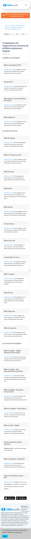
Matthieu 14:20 (8, 69)
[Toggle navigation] (26, 5)
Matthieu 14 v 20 (8, 278)
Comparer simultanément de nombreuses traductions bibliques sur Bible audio (15, 27)
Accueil (7, 25)
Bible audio (24, 506)
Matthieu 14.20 (8, 86)
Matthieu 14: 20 (8, 121)
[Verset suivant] (30, 271)
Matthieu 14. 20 (8, 105)
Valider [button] (5, 536)
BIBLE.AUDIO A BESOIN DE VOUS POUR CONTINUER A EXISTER (16, 15)
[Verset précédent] (1, 271)
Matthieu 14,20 (8, 176)
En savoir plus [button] (18, 532)
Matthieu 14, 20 (8, 192)
